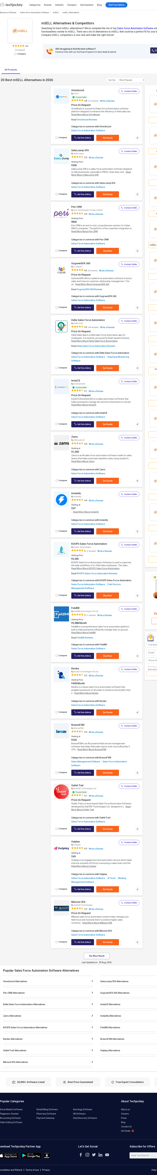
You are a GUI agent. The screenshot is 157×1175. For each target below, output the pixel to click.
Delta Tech (78, 323)
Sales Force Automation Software (34, 12)
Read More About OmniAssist (85, 114)
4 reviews (20, 50)
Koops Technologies (82, 547)
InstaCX (75, 380)
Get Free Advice (84, 138)
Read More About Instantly (86, 512)
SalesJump (79, 153)
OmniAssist (77, 90)
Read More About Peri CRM (84, 231)
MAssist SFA (78, 902)
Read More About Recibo (86, 693)
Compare (72, 5)
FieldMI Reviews (85, 637)
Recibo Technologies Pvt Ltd (86, 671)
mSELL (56, 12)
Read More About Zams (82, 461)
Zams (74, 436)
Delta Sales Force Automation (88, 320)
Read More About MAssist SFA (97, 923)
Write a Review (107, 101)
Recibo (75, 668)
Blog (99, 5)
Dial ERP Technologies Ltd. (85, 788)
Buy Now (107, 251)
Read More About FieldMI (83, 632)
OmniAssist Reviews (87, 119)
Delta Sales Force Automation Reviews (96, 346)
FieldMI (75, 608)
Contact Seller (130, 91)
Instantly (76, 493)
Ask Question (86, 5)
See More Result (96, 956)
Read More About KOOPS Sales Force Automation (95, 568)
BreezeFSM (77, 724)
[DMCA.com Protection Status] (47, 1158)
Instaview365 (79, 384)
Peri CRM (76, 206)
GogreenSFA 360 (80, 263)
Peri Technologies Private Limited (88, 210)
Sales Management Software (85, 761)
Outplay (75, 841)
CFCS (76, 93)
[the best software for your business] (11, 6)
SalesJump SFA (80, 150)
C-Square (78, 266)
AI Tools (111, 878)
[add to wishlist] (65, 90)
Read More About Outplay (83, 866)
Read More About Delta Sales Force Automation (94, 341)
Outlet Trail (77, 785)
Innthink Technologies (83, 905)
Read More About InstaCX (83, 405)
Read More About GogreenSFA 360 (92, 284)
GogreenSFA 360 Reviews (89, 289)
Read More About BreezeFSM (91, 749)
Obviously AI (79, 440)
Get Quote (108, 138)
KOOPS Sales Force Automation (89, 543)
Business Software (8, 12)
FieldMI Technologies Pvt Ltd (86, 611)
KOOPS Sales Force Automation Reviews (97, 573)
